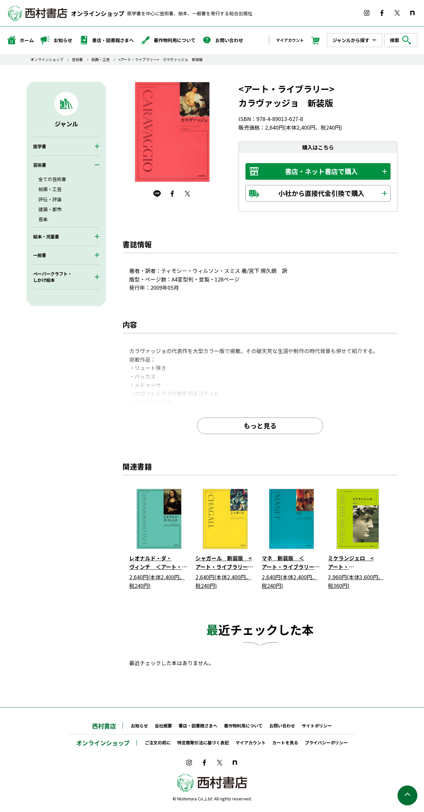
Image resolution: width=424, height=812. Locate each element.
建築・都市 (50, 209)
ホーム (27, 40)
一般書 (39, 255)
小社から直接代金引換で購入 (321, 193)
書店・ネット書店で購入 (321, 171)
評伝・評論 (50, 199)
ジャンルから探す (351, 40)
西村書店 (104, 725)
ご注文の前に (158, 742)
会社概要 (163, 725)
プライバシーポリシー (326, 742)
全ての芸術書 (52, 179)
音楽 (43, 219)
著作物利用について (174, 40)
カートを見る (285, 742)
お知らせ (63, 40)
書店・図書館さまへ (113, 40)
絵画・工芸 (100, 59)
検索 (394, 40)
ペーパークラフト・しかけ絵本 (52, 277)
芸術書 (77, 59)
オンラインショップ (98, 13)
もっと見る (260, 425)
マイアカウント (290, 40)
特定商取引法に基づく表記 (203, 742)
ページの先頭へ (407, 795)
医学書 (39, 146)
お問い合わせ (229, 40)
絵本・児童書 (46, 236)
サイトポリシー (317, 725)
